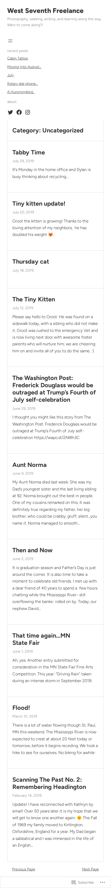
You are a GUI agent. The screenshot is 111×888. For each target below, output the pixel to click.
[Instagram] (28, 112)
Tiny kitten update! (38, 203)
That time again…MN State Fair (41, 639)
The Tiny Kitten (33, 299)
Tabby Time (28, 152)
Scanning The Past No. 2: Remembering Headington (49, 783)
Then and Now (32, 550)
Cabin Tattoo (17, 58)
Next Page (90, 869)
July (10, 75)
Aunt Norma (29, 464)
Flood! (21, 707)
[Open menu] (10, 41)
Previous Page (23, 869)
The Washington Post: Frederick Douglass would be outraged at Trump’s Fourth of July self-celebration (54, 389)
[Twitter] (10, 112)
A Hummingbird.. (20, 92)
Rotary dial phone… (22, 83)
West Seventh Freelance (45, 10)
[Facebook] (19, 112)
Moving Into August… (24, 67)
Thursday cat (30, 261)
